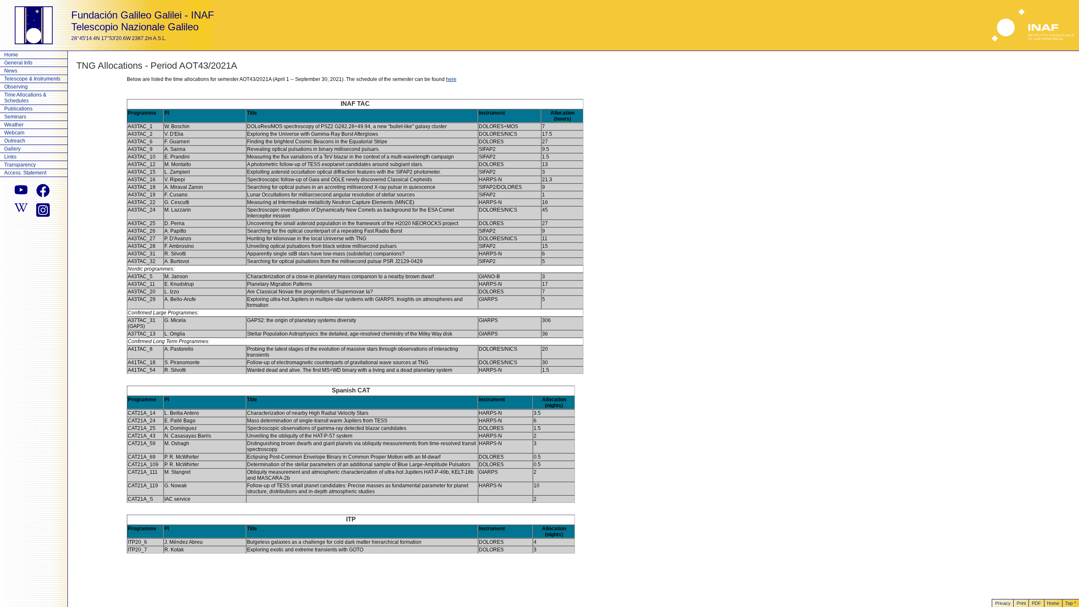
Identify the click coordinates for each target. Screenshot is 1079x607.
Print (1021, 603)
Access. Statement (25, 173)
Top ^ (1070, 603)
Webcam (14, 133)
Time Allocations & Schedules (25, 98)
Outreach (14, 141)
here (451, 79)
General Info (18, 63)
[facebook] (43, 190)
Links (10, 157)
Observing (16, 87)
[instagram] (43, 209)
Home (11, 55)
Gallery (12, 149)
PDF (1036, 603)
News (10, 71)
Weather (14, 125)
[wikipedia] (21, 209)
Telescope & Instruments (32, 79)
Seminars (15, 117)
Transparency (20, 165)
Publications (18, 109)
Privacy (1003, 603)
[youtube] (21, 190)
